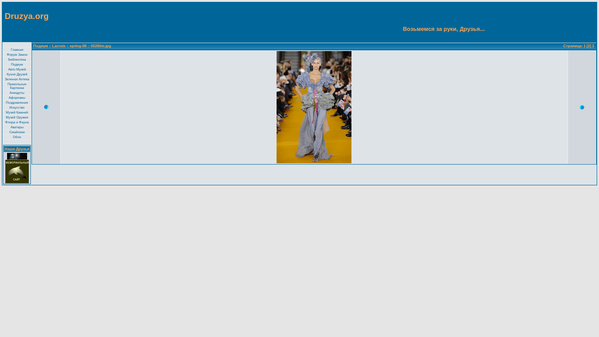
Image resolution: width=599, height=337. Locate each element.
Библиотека (17, 59)
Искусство (17, 107)
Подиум (17, 64)
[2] (589, 46)
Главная (17, 49)
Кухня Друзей (17, 74)
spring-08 (78, 46)
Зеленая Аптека (17, 79)
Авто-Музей (17, 69)
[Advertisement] (574, 21)
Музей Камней (17, 112)
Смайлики (17, 132)
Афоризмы (17, 97)
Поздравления (17, 102)
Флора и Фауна (17, 122)
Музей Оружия (17, 117)
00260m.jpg (101, 46)
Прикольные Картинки (16, 86)
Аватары (17, 127)
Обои (17, 137)
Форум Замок (17, 54)
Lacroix (59, 46)
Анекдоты (17, 93)
